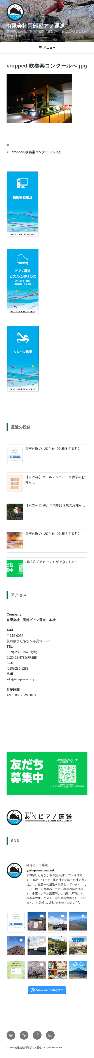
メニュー (49, 47)
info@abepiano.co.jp (21, 679)
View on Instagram (49, 990)
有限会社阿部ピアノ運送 (36, 26)
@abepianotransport (40, 870)
